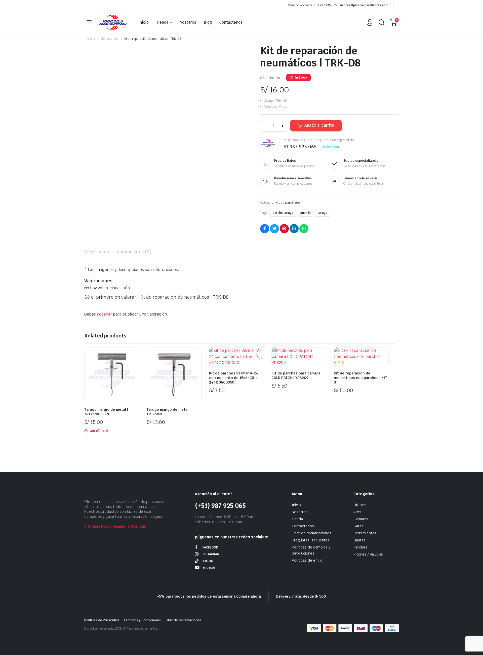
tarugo (322, 213)
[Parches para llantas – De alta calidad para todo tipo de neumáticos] (113, 22)
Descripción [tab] (96, 252)
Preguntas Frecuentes (311, 540)
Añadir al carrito (319, 125)
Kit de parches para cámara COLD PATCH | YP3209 (295, 375)
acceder (104, 314)
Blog (208, 22)
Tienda (162, 22)
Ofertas (359, 505)
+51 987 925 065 (325, 5)
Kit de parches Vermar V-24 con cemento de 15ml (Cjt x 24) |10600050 (233, 378)
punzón (305, 213)
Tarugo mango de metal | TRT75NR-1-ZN (106, 411)
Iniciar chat (330, 147)
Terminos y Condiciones (142, 620)
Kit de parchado (108, 39)
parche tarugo (283, 213)
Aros (357, 512)
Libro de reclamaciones (311, 533)
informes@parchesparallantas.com (115, 526)
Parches (360, 547)
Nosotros (188, 22)
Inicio (143, 22)
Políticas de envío (307, 560)
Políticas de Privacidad (101, 620)
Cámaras (360, 519)
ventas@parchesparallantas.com (364, 5)
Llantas (359, 540)
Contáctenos (231, 22)
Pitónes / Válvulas (368, 554)
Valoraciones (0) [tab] (134, 252)
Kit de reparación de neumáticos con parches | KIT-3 (361, 378)
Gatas (358, 526)
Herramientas (364, 533)
